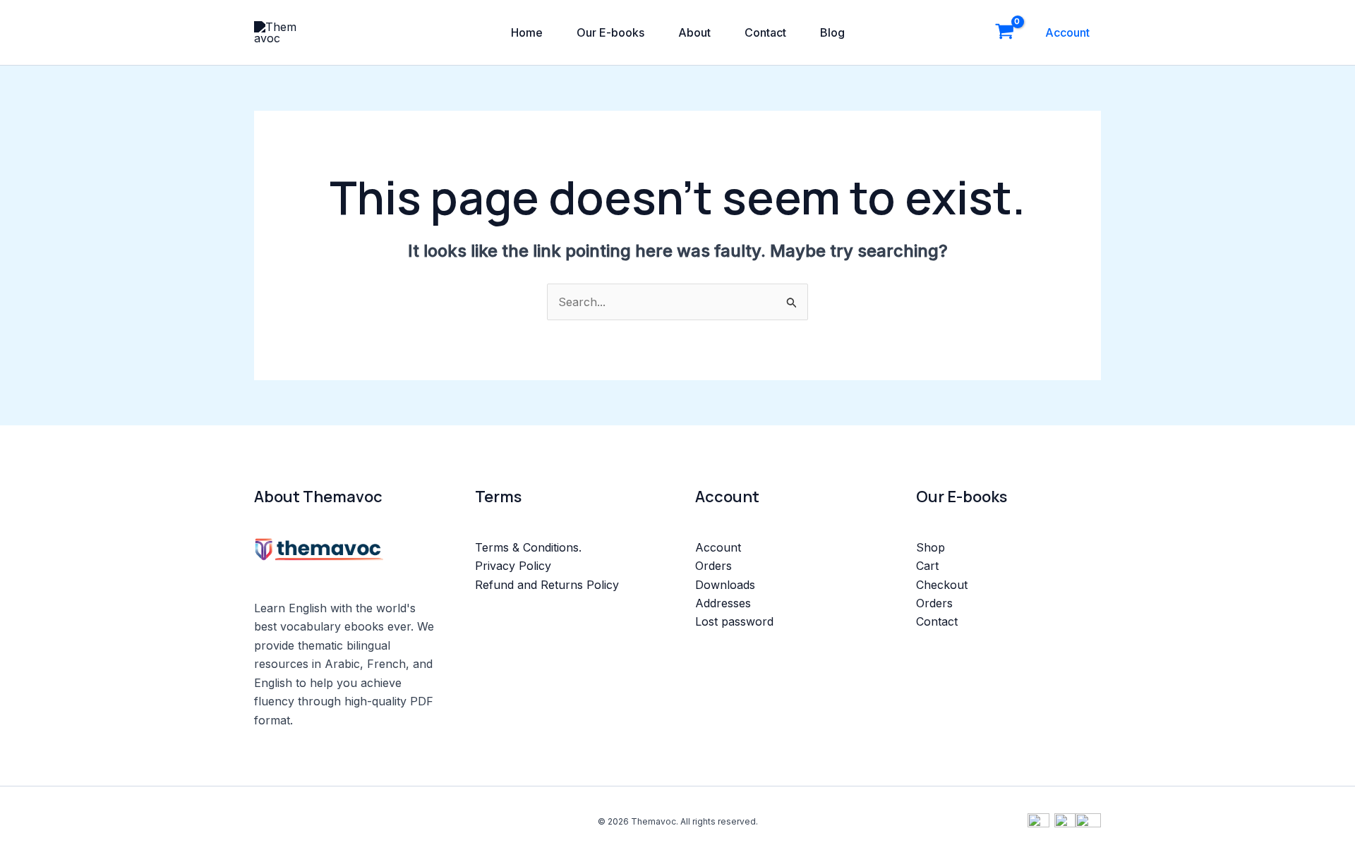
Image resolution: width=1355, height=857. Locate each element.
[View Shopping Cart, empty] (1004, 32)
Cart (927, 566)
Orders (713, 566)
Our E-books (610, 32)
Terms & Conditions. (528, 547)
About (694, 32)
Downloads (725, 585)
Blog (832, 32)
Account (1067, 32)
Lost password (734, 621)
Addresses (723, 603)
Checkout (942, 585)
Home (527, 32)
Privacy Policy (513, 566)
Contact (765, 32)
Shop (930, 547)
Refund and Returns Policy (547, 585)
